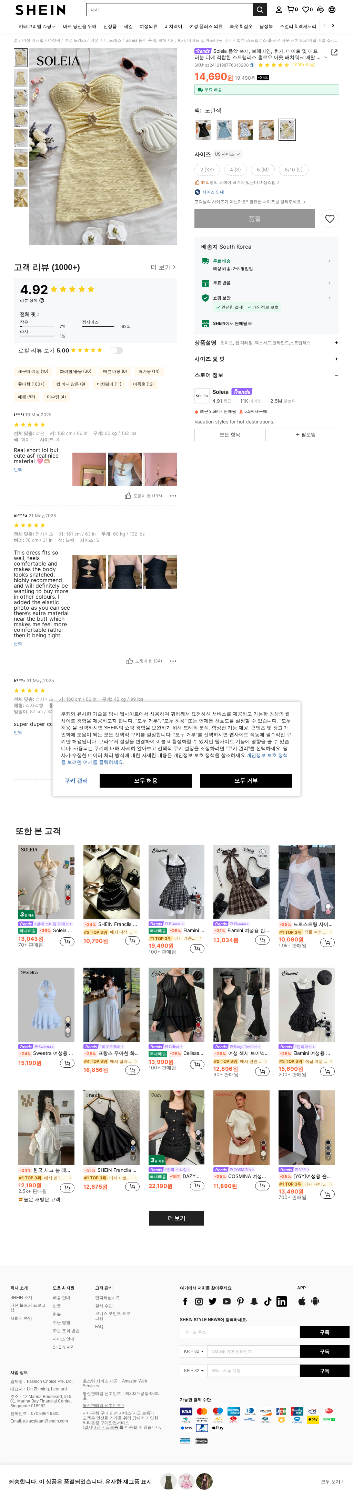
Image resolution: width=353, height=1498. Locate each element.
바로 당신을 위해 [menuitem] (80, 26)
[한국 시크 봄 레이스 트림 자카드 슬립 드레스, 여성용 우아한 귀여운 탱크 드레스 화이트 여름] (46, 1127)
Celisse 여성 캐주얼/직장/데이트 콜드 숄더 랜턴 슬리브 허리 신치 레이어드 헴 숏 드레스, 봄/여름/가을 (177, 1053)
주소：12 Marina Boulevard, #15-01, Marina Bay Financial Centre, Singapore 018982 (41, 1401)
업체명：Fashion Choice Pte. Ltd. (41, 1381)
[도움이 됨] (128, 496)
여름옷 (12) (143, 384)
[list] (235, 1301)
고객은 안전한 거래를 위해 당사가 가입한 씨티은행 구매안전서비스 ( (120, 1423)
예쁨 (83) (26, 396)
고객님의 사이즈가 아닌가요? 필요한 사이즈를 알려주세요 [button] (248, 201)
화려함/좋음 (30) (75, 371)
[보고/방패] (173, 496)
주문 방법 (61, 1322)
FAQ (99, 1326)
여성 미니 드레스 (105, 40)
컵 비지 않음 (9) (70, 384)
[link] (292, 9)
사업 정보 (19, 1372)
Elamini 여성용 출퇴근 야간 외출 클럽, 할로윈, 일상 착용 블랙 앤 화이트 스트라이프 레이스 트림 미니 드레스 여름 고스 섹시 (307, 1053)
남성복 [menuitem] (266, 26)
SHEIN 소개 (21, 1297)
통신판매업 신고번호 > (103, 1405)
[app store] (302, 1304)
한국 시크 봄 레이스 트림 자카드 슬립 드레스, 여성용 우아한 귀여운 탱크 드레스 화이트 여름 (47, 1170)
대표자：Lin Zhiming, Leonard (38, 1389)
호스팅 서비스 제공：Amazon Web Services (115, 1383)
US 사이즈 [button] (224, 154)
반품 (57, 1306)
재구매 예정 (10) (33, 371)
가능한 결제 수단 (195, 1400)
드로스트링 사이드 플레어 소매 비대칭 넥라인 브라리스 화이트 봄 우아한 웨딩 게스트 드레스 (307, 924)
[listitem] (46, 899)
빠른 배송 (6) (115, 371)
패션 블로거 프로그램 (28, 1307)
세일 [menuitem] (128, 26)
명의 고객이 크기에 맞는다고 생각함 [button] (238, 182)
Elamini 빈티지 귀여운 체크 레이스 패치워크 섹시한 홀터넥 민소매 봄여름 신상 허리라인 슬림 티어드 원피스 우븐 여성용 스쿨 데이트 (177, 930)
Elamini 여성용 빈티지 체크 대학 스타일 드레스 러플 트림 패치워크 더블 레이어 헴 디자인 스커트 (242, 930)
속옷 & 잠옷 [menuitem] (241, 26)
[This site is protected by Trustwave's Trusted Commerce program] (185, 1440)
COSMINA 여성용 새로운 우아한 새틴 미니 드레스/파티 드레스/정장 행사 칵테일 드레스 (242, 1176)
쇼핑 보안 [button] (222, 298)
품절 (255, 218)
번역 (18, 469)
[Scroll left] (324, 26)
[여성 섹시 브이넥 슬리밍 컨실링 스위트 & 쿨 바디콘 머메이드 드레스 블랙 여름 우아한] (241, 1005)
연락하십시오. (108, 1297)
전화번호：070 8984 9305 (35, 1413)
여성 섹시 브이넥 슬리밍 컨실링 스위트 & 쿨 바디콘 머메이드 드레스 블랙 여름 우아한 (242, 1053)
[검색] (260, 9)
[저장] (330, 218)
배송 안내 (61, 1297)
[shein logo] (40, 9)
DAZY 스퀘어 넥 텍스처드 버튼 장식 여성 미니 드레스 (177, 1176)
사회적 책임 (21, 1318)
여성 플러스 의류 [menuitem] (206, 26)
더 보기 (176, 1218)
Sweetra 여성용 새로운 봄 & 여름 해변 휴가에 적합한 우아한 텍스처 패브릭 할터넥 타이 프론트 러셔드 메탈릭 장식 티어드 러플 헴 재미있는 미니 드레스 (47, 1053)
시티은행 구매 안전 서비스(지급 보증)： (119, 1413)
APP (301, 1288)
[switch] (117, 350)
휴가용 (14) (149, 371)
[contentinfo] (265, 1419)
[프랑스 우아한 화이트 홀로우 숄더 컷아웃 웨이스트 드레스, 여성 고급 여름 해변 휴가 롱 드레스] (111, 1005)
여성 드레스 (75, 40)
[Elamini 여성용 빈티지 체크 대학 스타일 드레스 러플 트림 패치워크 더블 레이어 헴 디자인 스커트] (241, 882)
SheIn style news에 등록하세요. (213, 1319)
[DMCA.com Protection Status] (201, 1440)
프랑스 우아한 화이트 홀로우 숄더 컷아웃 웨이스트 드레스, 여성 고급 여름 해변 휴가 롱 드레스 (112, 1053)
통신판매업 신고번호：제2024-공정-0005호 (121, 1396)
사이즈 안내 (63, 1339)
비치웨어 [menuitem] (173, 26)
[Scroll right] (333, 26)
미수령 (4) (56, 396)
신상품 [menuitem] (110, 26)
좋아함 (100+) (31, 384)
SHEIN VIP (63, 1347)
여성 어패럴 (33, 40)
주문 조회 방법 (66, 1330)
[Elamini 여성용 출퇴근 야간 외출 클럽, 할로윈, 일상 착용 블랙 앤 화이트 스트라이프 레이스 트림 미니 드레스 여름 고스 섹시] (307, 1005)
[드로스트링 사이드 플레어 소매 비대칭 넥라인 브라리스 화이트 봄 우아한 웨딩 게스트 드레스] (307, 882)
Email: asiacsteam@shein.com (39, 1421)
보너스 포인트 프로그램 (112, 1316)
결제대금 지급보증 (101, 1427)
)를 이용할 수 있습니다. (139, 1427)
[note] (40, 1199)
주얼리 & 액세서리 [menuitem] (298, 26)
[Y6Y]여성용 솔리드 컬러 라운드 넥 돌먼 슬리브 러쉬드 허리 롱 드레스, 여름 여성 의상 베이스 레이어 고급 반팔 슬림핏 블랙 (307, 1176)
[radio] (203, 130)
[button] (320, 10)
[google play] (315, 1304)
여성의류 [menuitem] (149, 26)
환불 (57, 1314)
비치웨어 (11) (109, 384)
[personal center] (279, 10)
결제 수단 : (105, 1306)
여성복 (54, 40)
